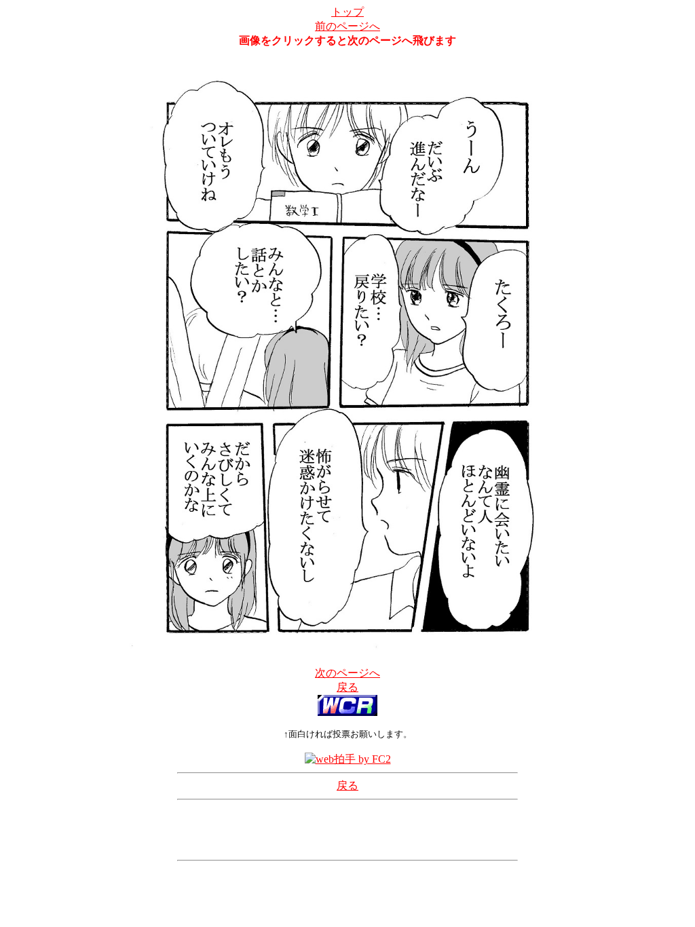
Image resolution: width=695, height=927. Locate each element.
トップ (347, 12)
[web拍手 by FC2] (348, 759)
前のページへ (347, 26)
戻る (347, 687)
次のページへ (347, 673)
